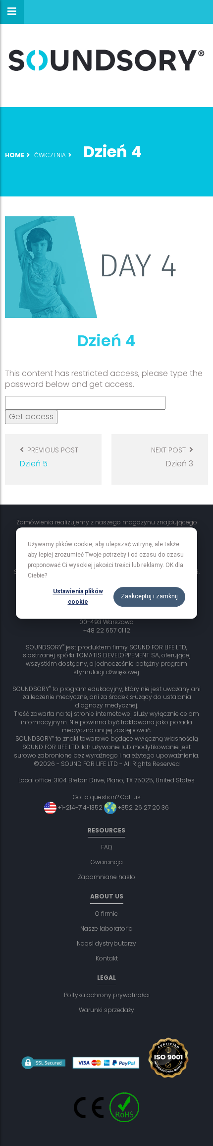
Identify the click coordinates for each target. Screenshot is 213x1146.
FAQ (106, 847)
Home (14, 155)
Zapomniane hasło (106, 877)
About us (106, 896)
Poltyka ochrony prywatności (107, 995)
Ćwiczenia (50, 155)
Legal (106, 977)
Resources (106, 830)
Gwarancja (107, 862)
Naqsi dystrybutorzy (106, 943)
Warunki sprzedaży (106, 1010)
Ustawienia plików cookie (78, 596)
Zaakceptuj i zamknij (149, 596)
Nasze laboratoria (106, 928)
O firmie (106, 913)
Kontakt (107, 958)
